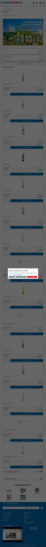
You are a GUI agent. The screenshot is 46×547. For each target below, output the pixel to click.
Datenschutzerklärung (18, 274)
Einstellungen (12, 276)
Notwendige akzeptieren (21, 276)
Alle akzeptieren (32, 276)
